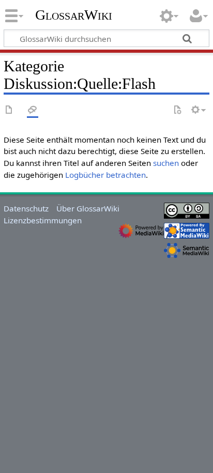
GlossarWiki (73, 15)
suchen (166, 163)
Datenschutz (26, 208)
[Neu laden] (177, 110)
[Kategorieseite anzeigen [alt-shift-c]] (9, 110)
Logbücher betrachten (105, 175)
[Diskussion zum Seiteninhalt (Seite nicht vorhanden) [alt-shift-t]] (32, 110)
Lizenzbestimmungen (43, 220)
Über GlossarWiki (87, 208)
